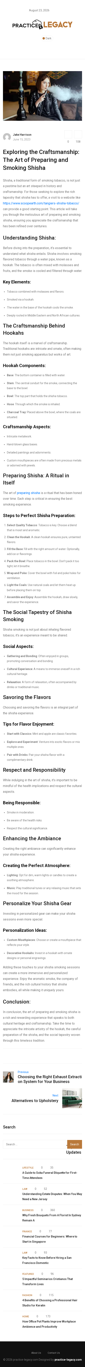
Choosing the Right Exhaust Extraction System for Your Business (50, 1079)
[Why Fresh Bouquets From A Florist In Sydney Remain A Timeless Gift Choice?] (10, 1215)
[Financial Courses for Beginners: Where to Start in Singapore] (10, 1236)
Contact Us (54, 1353)
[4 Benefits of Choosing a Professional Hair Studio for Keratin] (10, 1300)
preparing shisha (28, 493)
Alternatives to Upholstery (34, 1100)
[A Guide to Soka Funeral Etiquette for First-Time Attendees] (10, 1173)
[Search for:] (34, 1144)
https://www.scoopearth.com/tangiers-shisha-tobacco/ (41, 203)
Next (55, 1095)
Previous (23, 1072)
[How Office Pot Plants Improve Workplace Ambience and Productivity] (10, 1321)
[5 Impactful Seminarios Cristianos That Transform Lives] (10, 1279)
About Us (36, 1353)
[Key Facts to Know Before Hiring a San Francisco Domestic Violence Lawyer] (10, 1258)
